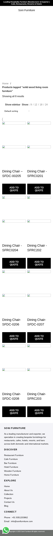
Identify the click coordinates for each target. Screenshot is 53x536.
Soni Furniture (26, 10)
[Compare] (29, 531)
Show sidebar (12, 104)
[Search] (50, 10)
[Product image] (14, 157)
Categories (26, 32)
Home (5, 83)
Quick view (23, 531)
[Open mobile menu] (3, 10)
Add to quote (14, 189)
